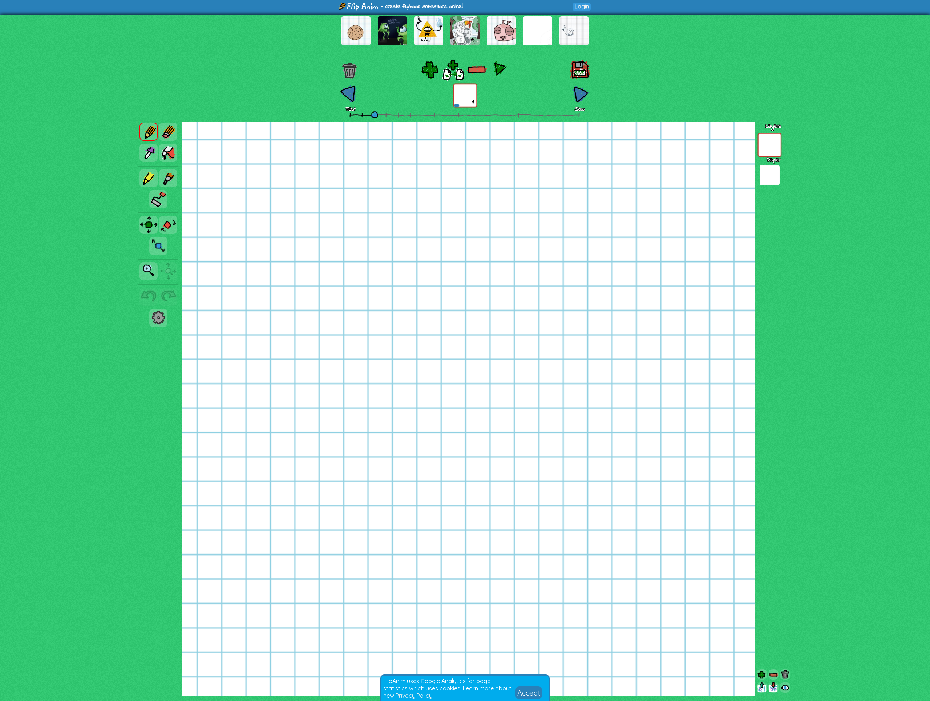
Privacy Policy (414, 695)
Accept (528, 692)
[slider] (374, 114)
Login (582, 6)
